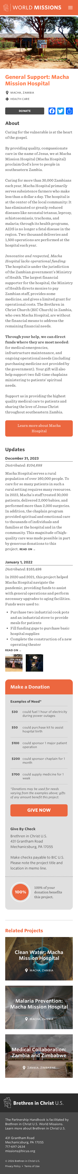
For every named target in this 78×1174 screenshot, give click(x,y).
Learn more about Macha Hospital (39, 428)
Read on (26, 549)
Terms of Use (31, 1166)
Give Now (39, 810)
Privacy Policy (13, 1166)
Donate (25, 111)
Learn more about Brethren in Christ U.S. (35, 1128)
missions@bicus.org (20, 1151)
